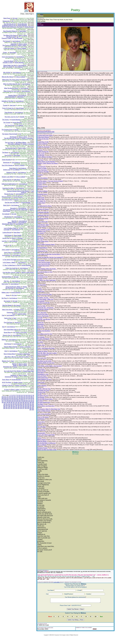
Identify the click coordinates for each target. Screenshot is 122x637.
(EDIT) (41, 14)
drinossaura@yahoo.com (45, 131)
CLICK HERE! (57, 582)
